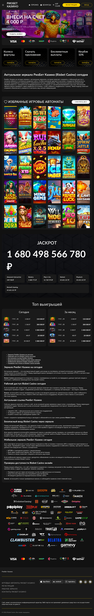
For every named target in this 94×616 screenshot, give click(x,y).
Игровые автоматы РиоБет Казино (18, 583)
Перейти (10, 63)
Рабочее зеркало (10, 589)
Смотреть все (81, 102)
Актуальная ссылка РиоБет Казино (20, 358)
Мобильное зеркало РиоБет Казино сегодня (23, 361)
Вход (86, 5)
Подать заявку (16, 34)
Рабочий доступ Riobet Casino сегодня (21, 356)
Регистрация (71, 5)
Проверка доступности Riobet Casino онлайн (24, 363)
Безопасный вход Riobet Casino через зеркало (24, 360)
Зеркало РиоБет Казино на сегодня (20, 354)
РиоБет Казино (12, 5)
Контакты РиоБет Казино (14, 592)
